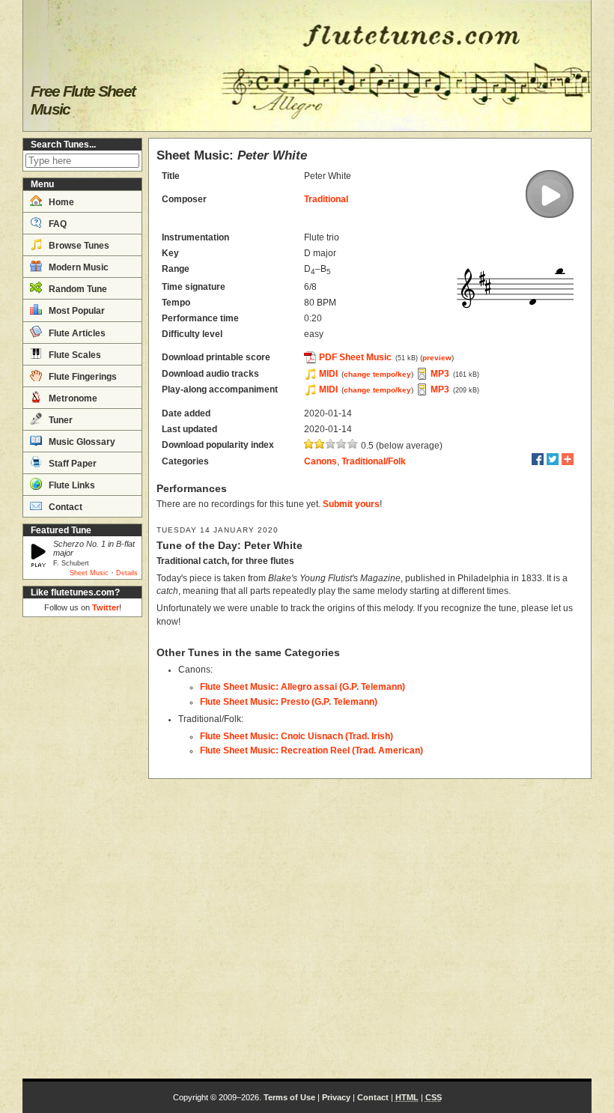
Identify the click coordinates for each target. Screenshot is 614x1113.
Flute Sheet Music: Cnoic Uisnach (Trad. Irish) (296, 736)
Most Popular (75, 310)
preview (437, 358)
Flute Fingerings (81, 376)
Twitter (105, 607)
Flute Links (70, 485)
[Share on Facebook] (538, 459)
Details (127, 573)
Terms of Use (289, 1097)
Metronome (71, 398)
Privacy (336, 1097)
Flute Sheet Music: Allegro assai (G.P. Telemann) (302, 686)
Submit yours (351, 504)
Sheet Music (89, 573)
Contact (64, 507)
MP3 (440, 373)
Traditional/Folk (373, 461)
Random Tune (76, 289)
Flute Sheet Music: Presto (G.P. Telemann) (288, 701)
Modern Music (77, 267)
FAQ (56, 223)
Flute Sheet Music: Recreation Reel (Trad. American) (311, 750)
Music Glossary (80, 441)
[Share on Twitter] (553, 459)
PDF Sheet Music (355, 357)
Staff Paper (71, 463)
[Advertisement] (82, 848)
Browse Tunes (77, 245)
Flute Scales (73, 355)
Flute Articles (76, 333)
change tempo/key (377, 374)
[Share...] (568, 459)
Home (60, 202)
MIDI (328, 373)
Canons (320, 461)
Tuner (59, 420)
